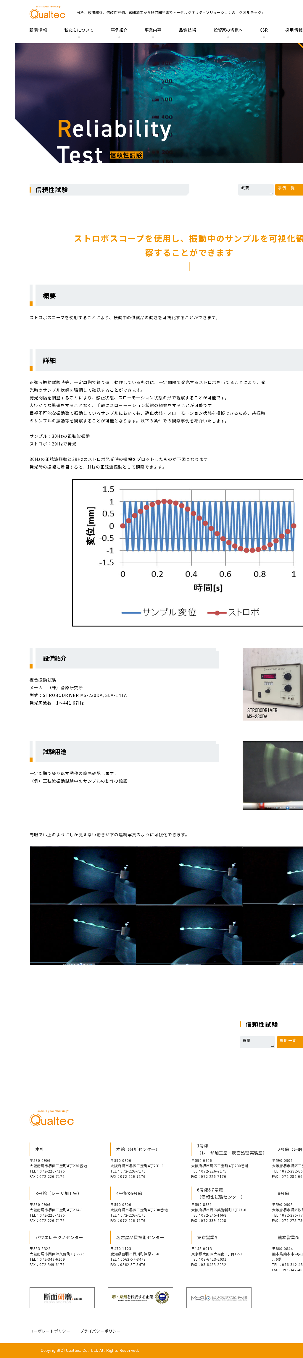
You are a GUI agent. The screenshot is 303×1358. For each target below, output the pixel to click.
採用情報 (294, 30)
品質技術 (187, 30)
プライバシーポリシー (100, 1331)
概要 (245, 187)
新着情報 (38, 30)
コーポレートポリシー (50, 1331)
